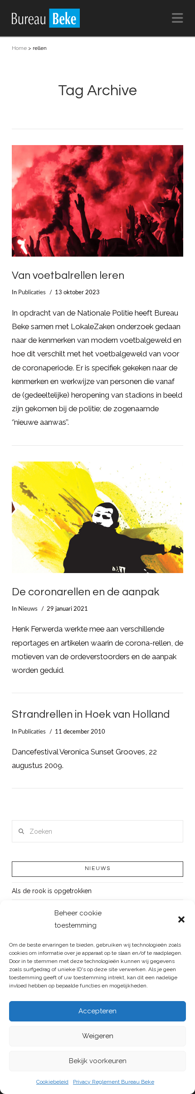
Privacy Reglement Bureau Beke (113, 1082)
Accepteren (97, 1011)
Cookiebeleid (52, 1082)
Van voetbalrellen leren (68, 275)
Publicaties (32, 292)
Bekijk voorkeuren (98, 1061)
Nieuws (28, 609)
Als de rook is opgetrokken (52, 891)
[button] (181, 919)
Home (19, 48)
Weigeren (97, 1036)
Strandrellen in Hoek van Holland (91, 714)
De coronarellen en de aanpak (85, 592)
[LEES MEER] (97, 201)
